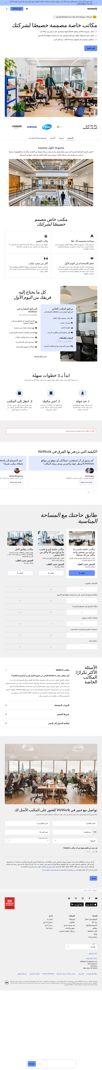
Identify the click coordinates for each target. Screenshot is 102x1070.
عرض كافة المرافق (40, 356)
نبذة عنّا (94, 922)
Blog (95, 934)
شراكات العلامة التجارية (67, 931)
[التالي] (94, 3)
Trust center (92, 937)
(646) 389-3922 (91, 958)
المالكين (72, 922)
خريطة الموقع (22, 974)
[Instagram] (83, 898)
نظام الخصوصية (92, 974)
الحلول (95, 890)
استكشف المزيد (81, 3)
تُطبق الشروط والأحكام (48, 867)
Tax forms (49, 928)
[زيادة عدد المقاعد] (8, 841)
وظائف (94, 928)
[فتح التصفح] (7, 9)
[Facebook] (89, 898)
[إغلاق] (6, 2)
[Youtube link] (96, 898)
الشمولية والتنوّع (91, 925)
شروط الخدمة (71, 870)
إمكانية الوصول (35, 974)
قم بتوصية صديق (69, 925)
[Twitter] (76, 898)
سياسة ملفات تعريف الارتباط (66, 974)
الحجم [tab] (52, 138)
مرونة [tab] (61, 138)
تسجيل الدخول (47, 922)
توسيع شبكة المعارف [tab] (37, 138)
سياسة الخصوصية (32, 867)
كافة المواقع (93, 953)
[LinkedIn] (69, 898)
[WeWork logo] (92, 9)
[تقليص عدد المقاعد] (13, 841)
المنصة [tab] (70, 138)
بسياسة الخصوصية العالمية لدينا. (51, 870)
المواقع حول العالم (91, 919)
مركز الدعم (48, 925)
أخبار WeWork (92, 931)
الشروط (81, 974)
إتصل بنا (49, 919)
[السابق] (96, 3)
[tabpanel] (51, 176)
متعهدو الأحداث (70, 928)
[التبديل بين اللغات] (27, 9)
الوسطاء (72, 919)
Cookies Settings (48, 974)
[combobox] (94, 832)
